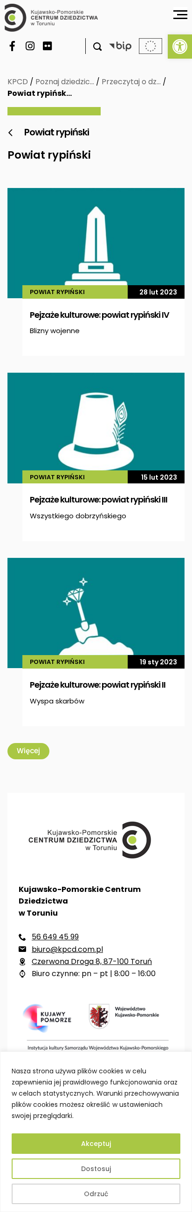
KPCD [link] (17, 81)
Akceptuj (96, 1143)
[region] (96, 1131)
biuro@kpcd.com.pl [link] (67, 949)
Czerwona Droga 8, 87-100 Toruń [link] (92, 961)
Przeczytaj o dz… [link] (131, 81)
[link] (180, 46)
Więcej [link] (28, 751)
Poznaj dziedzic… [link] (64, 81)
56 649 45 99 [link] (55, 936)
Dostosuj (96, 1168)
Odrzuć (96, 1194)
